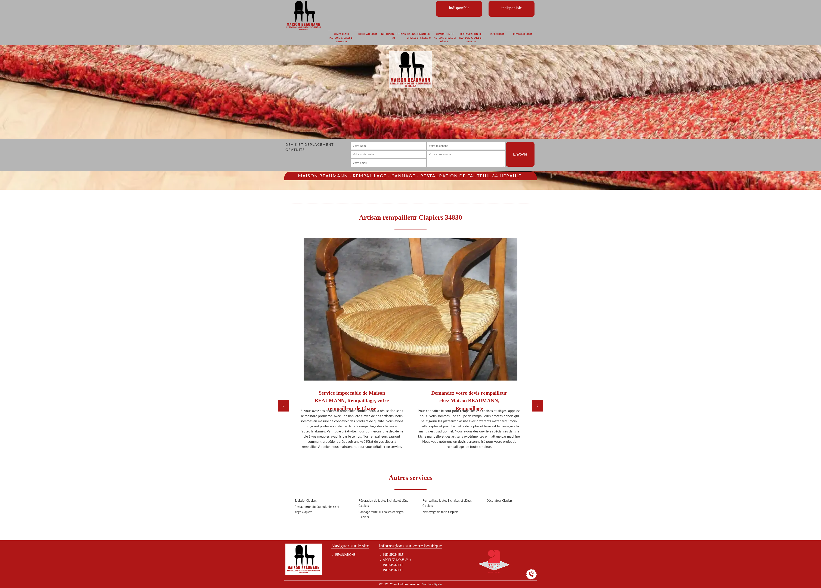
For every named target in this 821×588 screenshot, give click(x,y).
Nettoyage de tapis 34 (393, 36)
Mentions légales (432, 584)
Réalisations (345, 554)
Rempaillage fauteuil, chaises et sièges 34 (341, 38)
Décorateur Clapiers (499, 500)
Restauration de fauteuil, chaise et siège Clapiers (317, 510)
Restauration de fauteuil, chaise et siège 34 (471, 38)
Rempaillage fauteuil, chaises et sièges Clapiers (447, 503)
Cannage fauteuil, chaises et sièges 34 (419, 36)
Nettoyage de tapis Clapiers (440, 512)
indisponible (393, 565)
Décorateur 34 (367, 34)
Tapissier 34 (497, 34)
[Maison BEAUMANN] (303, 15)
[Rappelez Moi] (531, 574)
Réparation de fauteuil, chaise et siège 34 (444, 38)
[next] (537, 406)
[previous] (283, 406)
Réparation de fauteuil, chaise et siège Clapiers (383, 503)
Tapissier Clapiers (306, 500)
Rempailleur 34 (522, 34)
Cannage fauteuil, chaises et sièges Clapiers (381, 515)
